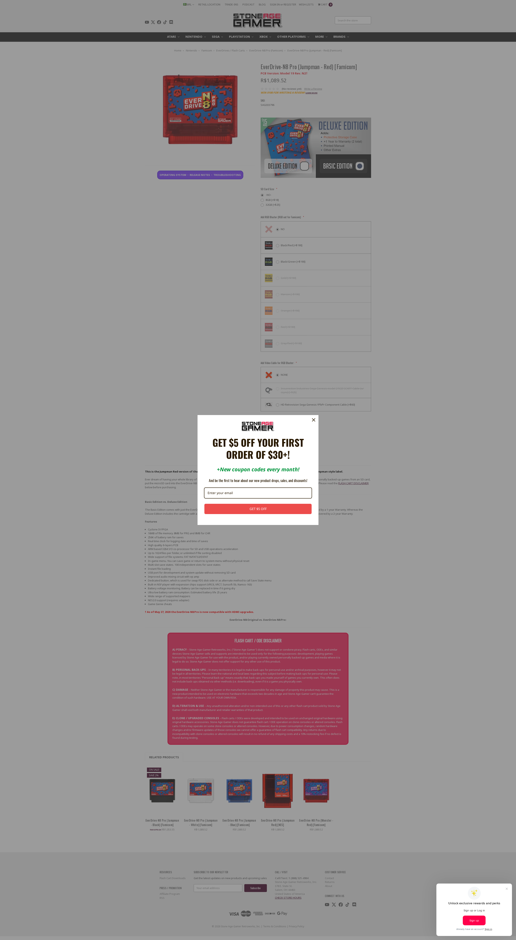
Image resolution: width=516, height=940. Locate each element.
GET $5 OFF (258, 509)
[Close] (313, 420)
